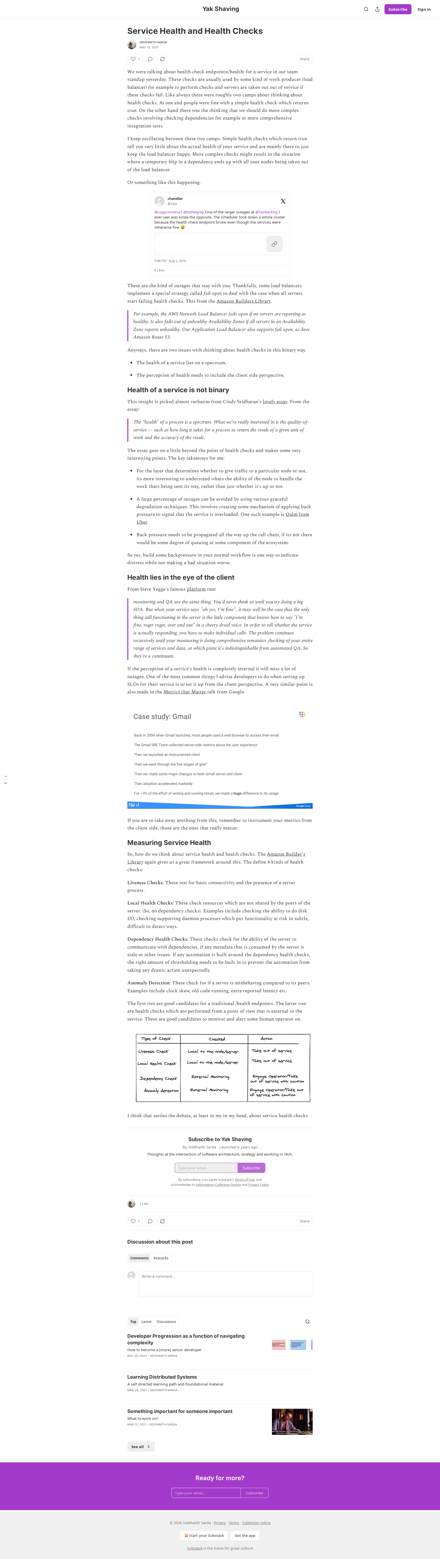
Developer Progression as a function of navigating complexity (186, 1339)
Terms (234, 1522)
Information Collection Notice (218, 1184)
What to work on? (142, 1418)
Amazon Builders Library (243, 301)
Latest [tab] (146, 1321)
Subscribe (398, 9)
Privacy (220, 1522)
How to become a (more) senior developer (164, 1349)
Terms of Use (244, 1179)
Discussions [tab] (166, 1321)
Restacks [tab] (161, 1258)
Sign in (424, 9)
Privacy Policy (258, 1184)
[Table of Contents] (5, 779)
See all (137, 1446)
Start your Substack (206, 1535)
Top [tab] (133, 1321)
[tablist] (149, 1258)
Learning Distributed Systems (162, 1377)
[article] (220, 1349)
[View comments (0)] (150, 59)
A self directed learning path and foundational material (175, 1384)
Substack (194, 1548)
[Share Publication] (377, 9)
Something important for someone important (179, 1411)
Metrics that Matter (185, 692)
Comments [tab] (139, 1258)
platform (196, 589)
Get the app (245, 1535)
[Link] (120, 390)
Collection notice (256, 1522)
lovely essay (275, 401)
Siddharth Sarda (153, 42)
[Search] (366, 9)
